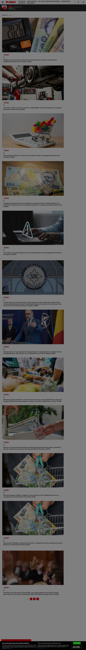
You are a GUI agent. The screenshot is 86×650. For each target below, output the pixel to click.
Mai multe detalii (9, 648)
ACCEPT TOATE (77, 643)
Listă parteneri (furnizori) (42, 647)
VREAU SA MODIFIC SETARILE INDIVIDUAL (76, 647)
